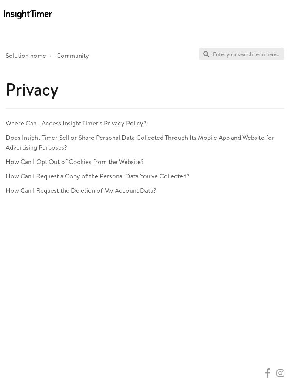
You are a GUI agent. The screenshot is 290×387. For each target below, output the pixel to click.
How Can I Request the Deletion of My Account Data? (81, 190)
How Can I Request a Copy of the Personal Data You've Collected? (98, 176)
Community (72, 55)
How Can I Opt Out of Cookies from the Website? (75, 161)
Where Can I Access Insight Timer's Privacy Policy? (76, 123)
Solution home (26, 55)
